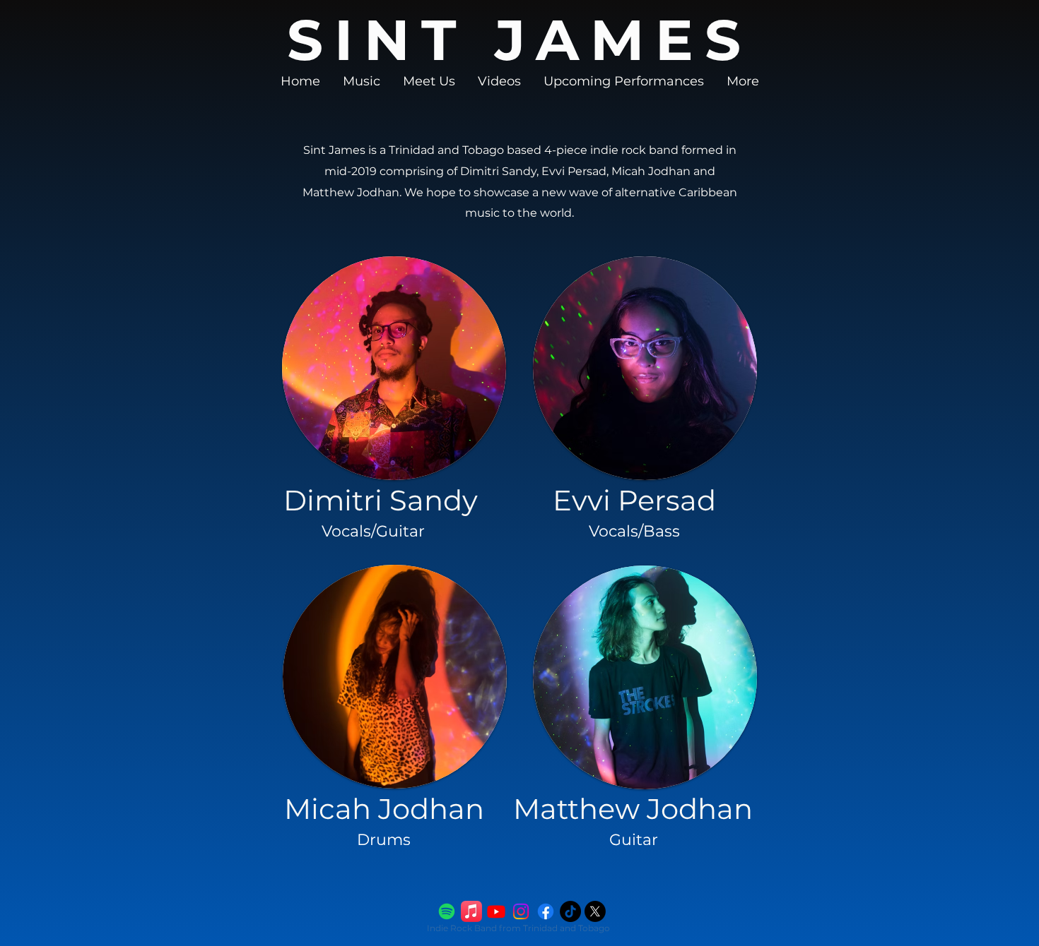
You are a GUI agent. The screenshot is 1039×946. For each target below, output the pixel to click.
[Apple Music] (471, 911)
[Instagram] (521, 911)
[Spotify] (446, 911)
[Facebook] (545, 911)
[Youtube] (496, 911)
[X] (595, 911)
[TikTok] (570, 911)
